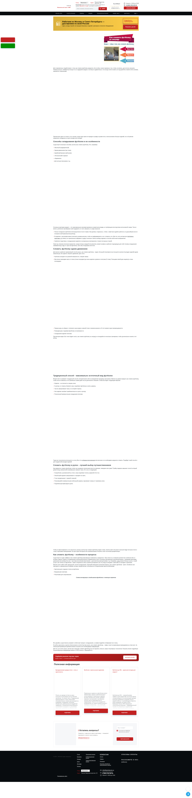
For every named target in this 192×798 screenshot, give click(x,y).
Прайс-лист (116, 13)
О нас (78, 754)
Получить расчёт (130, 26)
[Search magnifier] (103, 8)
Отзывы (79, 759)
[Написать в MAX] (188, 789)
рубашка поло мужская (88, 460)
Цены (78, 761)
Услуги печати (71, 13)
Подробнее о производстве (128, 21)
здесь (118, 561)
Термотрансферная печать (91, 761)
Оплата (79, 766)
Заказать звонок (130, 7)
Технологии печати (102, 13)
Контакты (127, 13)
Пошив (90, 13)
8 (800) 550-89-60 (131, 5)
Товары (82, 13)
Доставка (79, 764)
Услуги (101, 756)
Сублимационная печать (90, 757)
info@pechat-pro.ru (83, 738)
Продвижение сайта (62, 776)
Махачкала (83, 2)
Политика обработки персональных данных (105, 764)
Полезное (102, 761)
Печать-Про (59, 13)
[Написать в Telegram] (188, 794)
